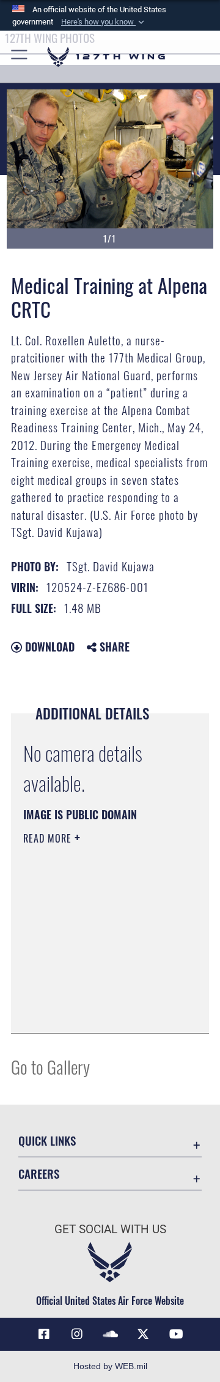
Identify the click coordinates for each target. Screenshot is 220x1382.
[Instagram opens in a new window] (77, 1334)
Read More (49, 838)
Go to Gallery (50, 1066)
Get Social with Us (110, 1229)
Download (48, 647)
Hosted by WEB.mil (110, 1366)
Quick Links (47, 1140)
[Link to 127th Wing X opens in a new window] (143, 1334)
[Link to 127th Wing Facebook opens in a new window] (44, 1334)
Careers (38, 1173)
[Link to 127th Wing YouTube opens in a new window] (176, 1334)
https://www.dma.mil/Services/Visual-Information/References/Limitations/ (97, 1010)
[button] (104, 22)
